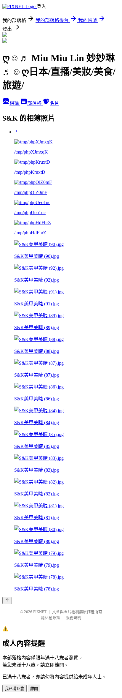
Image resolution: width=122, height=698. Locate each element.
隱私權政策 (50, 617)
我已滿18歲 (14, 688)
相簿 (14, 103)
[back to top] (7, 600)
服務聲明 (73, 617)
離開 (34, 688)
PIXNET (39, 611)
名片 (54, 103)
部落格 (35, 103)
